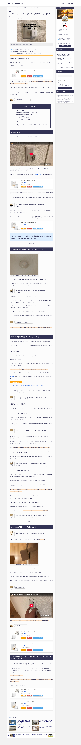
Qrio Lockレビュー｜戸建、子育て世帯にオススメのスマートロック (28, 385)
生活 (66, 3)
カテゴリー (60, 78)
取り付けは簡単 (21, 116)
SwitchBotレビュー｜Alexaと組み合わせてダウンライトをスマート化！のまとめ (32, 125)
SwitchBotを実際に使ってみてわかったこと (26, 114)
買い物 (69, 3)
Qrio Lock (12, 376)
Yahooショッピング (38, 76)
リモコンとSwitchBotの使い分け (25, 119)
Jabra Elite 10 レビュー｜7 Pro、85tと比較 (64, 51)
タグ (58, 82)
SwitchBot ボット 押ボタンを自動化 (28, 70)
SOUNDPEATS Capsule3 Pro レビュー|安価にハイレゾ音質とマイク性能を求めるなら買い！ (65, 67)
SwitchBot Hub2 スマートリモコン (28, 180)
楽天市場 (29, 76)
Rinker (25, 182)
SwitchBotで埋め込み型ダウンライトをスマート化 (27, 112)
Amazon (23, 76)
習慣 (72, 3)
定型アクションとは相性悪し (24, 117)
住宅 (63, 3)
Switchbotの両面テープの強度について (25, 121)
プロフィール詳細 (65, 45)
